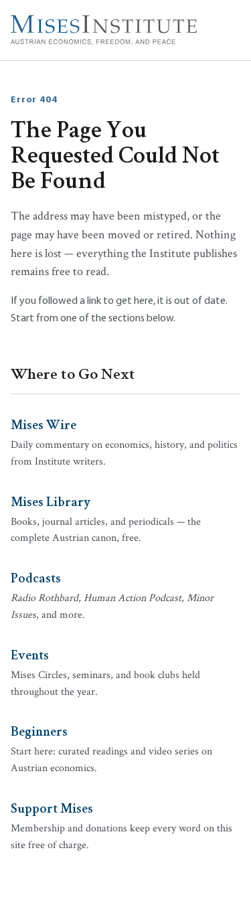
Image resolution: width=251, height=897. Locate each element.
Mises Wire (43, 423)
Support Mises (52, 807)
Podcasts (36, 577)
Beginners (39, 730)
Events (30, 654)
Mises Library (50, 500)
